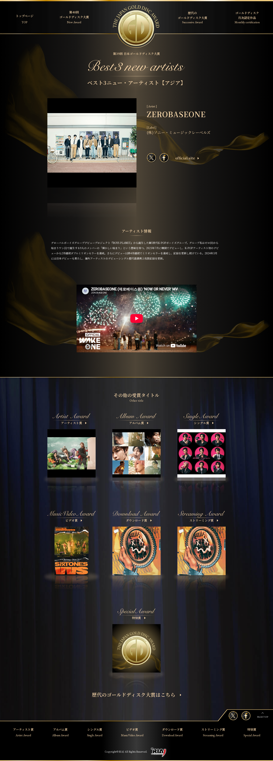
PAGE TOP (262, 716)
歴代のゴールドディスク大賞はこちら (134, 694)
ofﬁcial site (185, 158)
